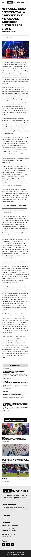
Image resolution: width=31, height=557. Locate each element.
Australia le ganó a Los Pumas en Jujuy (13, 480)
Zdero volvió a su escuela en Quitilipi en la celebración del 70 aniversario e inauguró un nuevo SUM (15, 371)
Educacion (6, 368)
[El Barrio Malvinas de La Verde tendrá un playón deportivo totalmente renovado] (15, 429)
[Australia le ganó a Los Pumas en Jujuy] (15, 470)
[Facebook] (3, 37)
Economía (5, 381)
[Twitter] (7, 37)
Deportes (5, 391)
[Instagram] (8, 544)
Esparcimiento (6, 31)
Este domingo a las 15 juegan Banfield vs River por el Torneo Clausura (15, 393)
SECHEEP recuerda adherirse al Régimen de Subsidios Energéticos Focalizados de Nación (15, 460)
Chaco (3, 437)
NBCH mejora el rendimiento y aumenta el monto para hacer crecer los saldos (15, 383)
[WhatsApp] (11, 37)
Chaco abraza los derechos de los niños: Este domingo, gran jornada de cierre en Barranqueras (15, 404)
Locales (13, 31)
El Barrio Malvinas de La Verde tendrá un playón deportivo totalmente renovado (14, 439)
